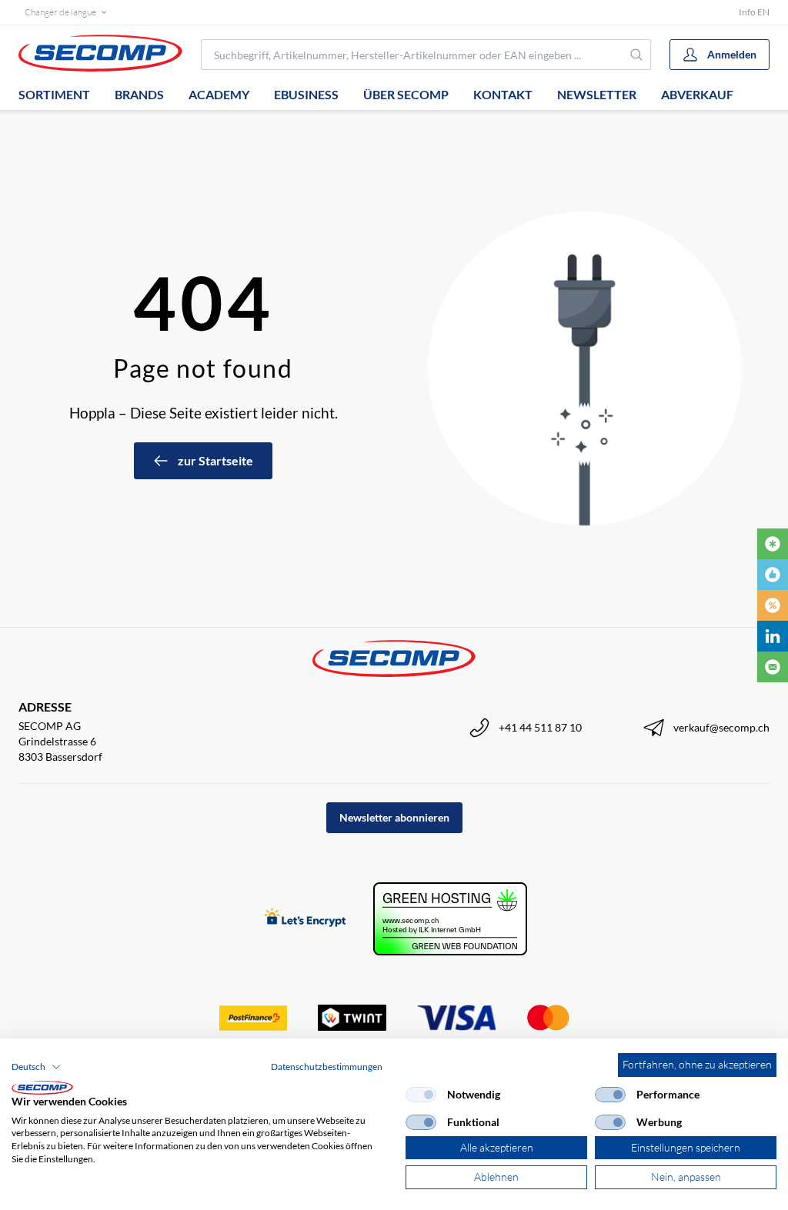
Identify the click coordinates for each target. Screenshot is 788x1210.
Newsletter (596, 94)
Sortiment (54, 94)
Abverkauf (697, 94)
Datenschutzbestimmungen (326, 1066)
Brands (139, 94)
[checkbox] (421, 1094)
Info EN (754, 12)
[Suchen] (637, 54)
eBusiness (306, 94)
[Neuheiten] (772, 543)
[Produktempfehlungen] (772, 574)
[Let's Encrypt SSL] (305, 919)
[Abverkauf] (772, 605)
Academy (219, 94)
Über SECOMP (406, 94)
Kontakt (503, 94)
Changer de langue (60, 12)
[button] (36, 1066)
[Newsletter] (772, 667)
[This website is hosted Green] (450, 918)
